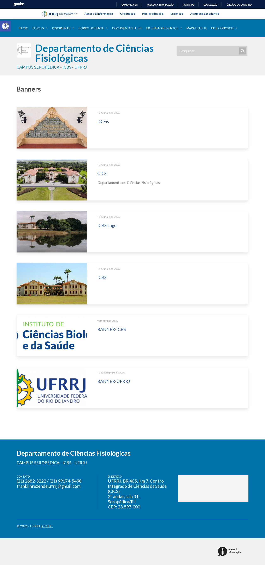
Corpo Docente (91, 28)
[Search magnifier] (242, 50)
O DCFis (38, 28)
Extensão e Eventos (162, 28)
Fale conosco (222, 28)
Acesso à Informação (98, 13)
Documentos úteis (127, 28)
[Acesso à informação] (230, 552)
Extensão (176, 13)
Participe (188, 4)
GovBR (18, 4)
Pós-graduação (152, 13)
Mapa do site (197, 28)
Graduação (127, 13)
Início (23, 28)
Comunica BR (129, 4)
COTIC (47, 526)
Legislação (210, 4)
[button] (5, 26)
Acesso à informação (160, 4)
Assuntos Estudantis (204, 13)
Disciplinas (61, 28)
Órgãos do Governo (239, 4)
